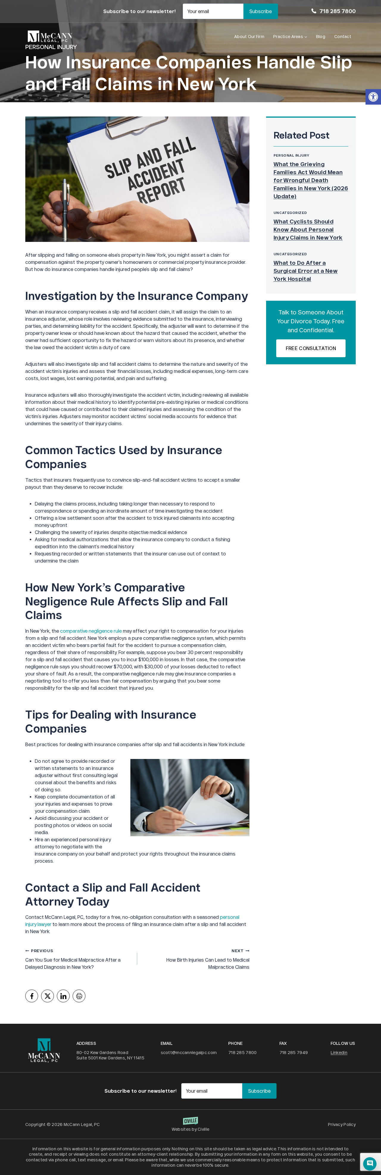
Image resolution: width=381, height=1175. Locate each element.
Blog (320, 36)
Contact (342, 36)
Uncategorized (290, 213)
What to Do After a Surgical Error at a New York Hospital (306, 271)
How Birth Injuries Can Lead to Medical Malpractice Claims (207, 959)
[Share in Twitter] (47, 996)
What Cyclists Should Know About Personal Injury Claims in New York (308, 229)
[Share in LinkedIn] (63, 996)
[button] (373, 97)
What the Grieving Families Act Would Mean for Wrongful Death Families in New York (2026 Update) (311, 180)
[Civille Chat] (370, 1164)
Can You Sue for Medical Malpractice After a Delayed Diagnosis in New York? (73, 959)
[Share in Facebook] (31, 996)
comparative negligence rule (91, 631)
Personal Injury (291, 155)
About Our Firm (249, 36)
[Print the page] (79, 996)
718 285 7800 (337, 11)
